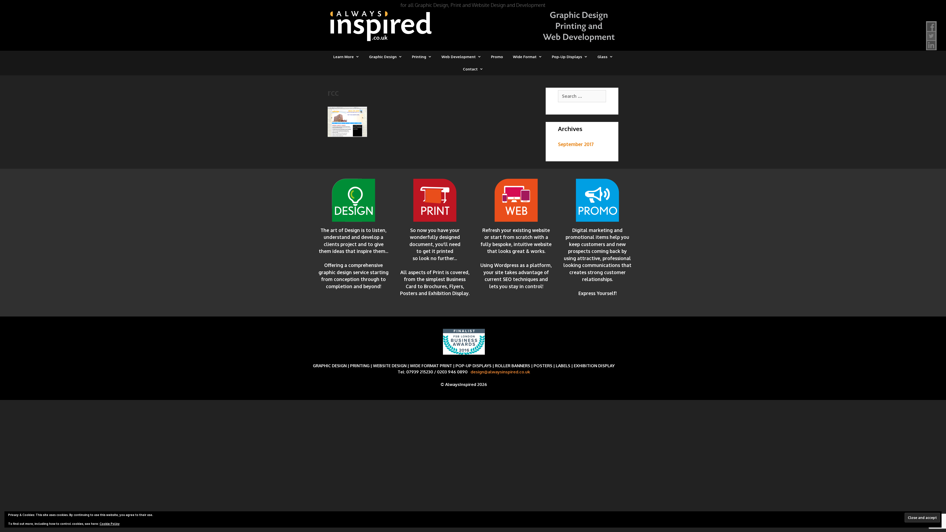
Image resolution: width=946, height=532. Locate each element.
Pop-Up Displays (567, 56)
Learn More (343, 56)
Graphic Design (383, 56)
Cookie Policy (110, 524)
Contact (470, 69)
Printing (419, 56)
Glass (602, 56)
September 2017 (576, 144)
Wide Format (525, 56)
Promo (497, 56)
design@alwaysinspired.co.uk (500, 371)
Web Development (458, 56)
